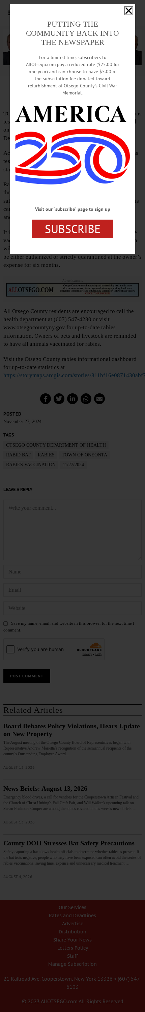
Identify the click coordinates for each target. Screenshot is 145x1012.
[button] (128, 10)
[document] (72, 506)
